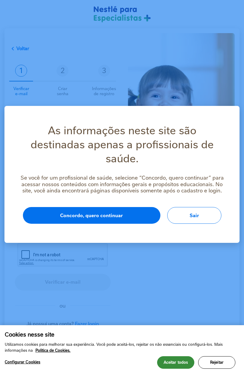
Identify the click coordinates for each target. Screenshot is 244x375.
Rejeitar (216, 362)
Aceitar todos (176, 362)
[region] (122, 350)
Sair (194, 215)
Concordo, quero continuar (91, 215)
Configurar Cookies (22, 362)
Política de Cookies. (53, 350)
